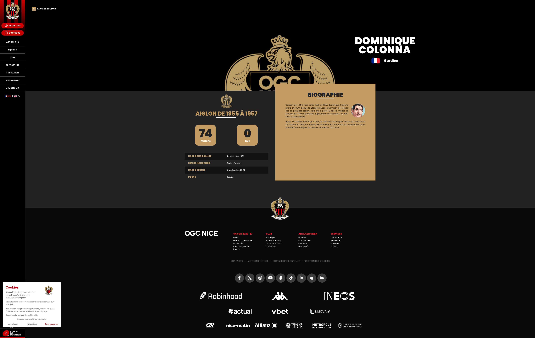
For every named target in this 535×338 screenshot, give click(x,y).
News (235, 237)
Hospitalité (303, 246)
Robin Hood (221, 296)
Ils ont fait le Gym (273, 240)
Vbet (280, 311)
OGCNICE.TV (336, 237)
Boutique (14, 33)
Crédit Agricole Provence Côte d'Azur (210, 325)
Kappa (280, 296)
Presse (334, 246)
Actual (240, 311)
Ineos (339, 296)
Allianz (266, 325)
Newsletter (336, 240)
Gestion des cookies (317, 261)
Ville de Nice (294, 325)
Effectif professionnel (242, 240)
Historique (270, 237)
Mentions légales (258, 261)
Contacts (236, 261)
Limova (320, 311)
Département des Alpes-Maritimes (350, 325)
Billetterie (14, 25)
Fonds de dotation (274, 243)
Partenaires (271, 246)
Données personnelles (286, 261)
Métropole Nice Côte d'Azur (322, 325)
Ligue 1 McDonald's (241, 246)
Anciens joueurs (46, 8)
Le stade (302, 237)
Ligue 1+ (236, 249)
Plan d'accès (304, 240)
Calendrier (238, 243)
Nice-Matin (238, 325)
